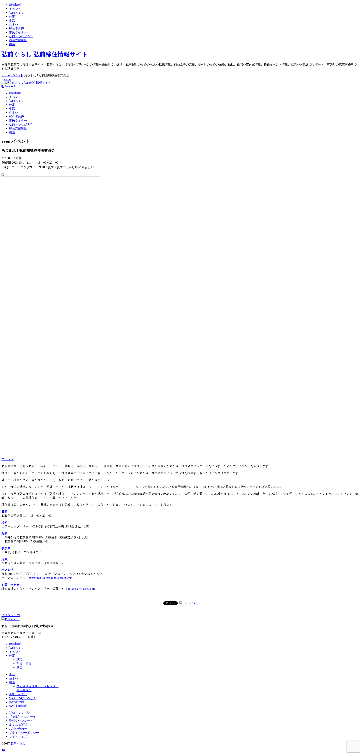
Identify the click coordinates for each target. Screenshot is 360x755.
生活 (12, 20)
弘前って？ (16, 12)
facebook (10, 86)
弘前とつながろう (21, 36)
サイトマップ (18, 736)
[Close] (3, 83)
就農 (19, 667)
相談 (12, 44)
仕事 (12, 16)
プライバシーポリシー (24, 732)
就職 (19, 659)
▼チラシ (8, 459)
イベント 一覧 (11, 615)
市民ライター (18, 32)
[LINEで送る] (188, 603)
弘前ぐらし (18, 743)
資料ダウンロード (21, 720)
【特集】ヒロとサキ (22, 716)
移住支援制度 (18, 40)
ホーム (6, 75)
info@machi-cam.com (81, 588)
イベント (15, 8)
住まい (13, 24)
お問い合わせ (18, 728)
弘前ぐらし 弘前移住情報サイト (45, 54)
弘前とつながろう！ (22, 698)
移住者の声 (16, 28)
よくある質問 (18, 724)
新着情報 (15, 4)
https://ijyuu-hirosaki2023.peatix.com (50, 577)
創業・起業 (24, 663)
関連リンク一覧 (19, 712)
